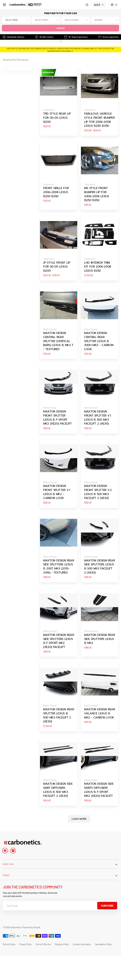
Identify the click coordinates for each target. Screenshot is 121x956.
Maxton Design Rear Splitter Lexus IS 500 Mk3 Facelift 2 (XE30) (58, 715)
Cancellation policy (103, 944)
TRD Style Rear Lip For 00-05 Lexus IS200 (57, 118)
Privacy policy (25, 944)
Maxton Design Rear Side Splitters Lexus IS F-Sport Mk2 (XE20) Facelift (58, 641)
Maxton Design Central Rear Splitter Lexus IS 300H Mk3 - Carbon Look (99, 341)
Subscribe (107, 905)
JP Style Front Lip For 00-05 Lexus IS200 (56, 267)
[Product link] (58, 101)
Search (61, 28)
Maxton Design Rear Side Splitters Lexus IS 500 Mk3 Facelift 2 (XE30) (99, 567)
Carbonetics (15, 927)
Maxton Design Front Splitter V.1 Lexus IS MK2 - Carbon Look (56, 492)
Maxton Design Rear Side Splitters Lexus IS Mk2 (99, 639)
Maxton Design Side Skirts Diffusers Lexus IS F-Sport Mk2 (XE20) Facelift (98, 790)
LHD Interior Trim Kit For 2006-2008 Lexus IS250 (97, 267)
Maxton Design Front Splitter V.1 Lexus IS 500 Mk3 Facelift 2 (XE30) (97, 418)
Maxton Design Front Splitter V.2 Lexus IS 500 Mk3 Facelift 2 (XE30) (98, 492)
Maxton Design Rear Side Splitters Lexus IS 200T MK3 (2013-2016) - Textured (58, 567)
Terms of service (43, 944)
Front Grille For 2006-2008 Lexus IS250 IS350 (56, 192)
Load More (79, 819)
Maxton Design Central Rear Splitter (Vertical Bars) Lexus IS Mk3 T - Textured (58, 341)
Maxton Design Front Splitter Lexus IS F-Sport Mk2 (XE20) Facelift (57, 418)
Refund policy (9, 944)
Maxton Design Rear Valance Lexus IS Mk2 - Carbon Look (99, 713)
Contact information (82, 944)
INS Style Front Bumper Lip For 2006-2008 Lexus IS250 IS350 (96, 194)
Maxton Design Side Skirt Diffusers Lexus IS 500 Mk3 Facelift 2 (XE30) (57, 790)
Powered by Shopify (31, 927)
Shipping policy (62, 944)
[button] (4, 4)
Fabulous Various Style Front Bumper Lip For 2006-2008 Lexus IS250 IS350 (99, 120)
